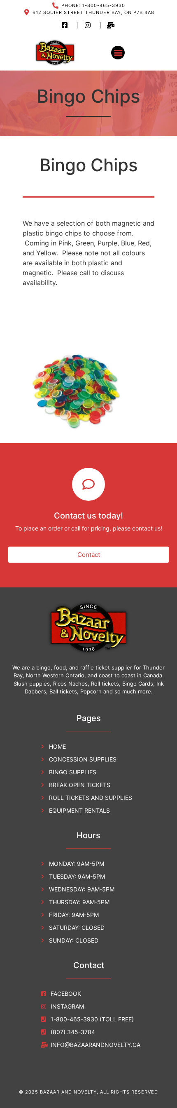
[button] (118, 52)
